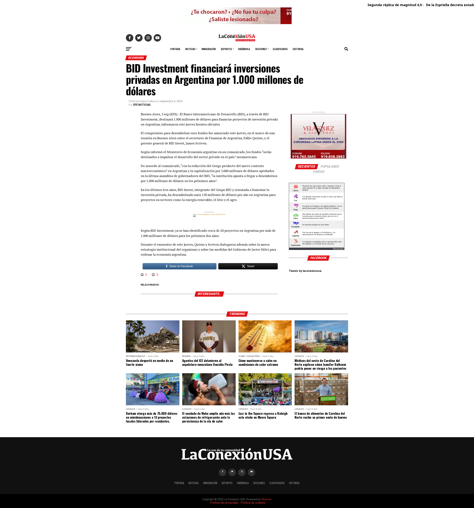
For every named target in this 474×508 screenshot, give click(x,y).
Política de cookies (253, 502)
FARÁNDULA (244, 49)
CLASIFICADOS (280, 49)
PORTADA (175, 49)
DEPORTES (226, 49)
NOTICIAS (190, 49)
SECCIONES (261, 49)
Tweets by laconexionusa (305, 271)
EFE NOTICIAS (142, 104)
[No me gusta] (154, 274)
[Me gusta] (142, 274)
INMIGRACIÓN (208, 49)
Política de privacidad (224, 502)
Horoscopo (338, 249)
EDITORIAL (298, 49)
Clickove (266, 499)
